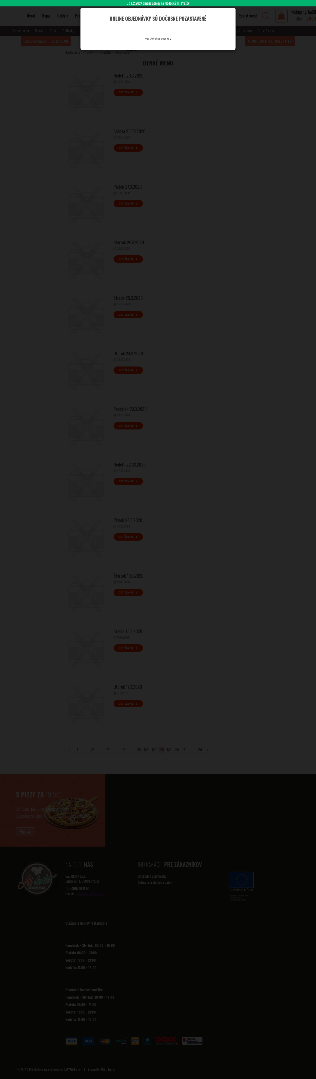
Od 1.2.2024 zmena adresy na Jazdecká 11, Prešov (158, 3)
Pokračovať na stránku (157, 39)
